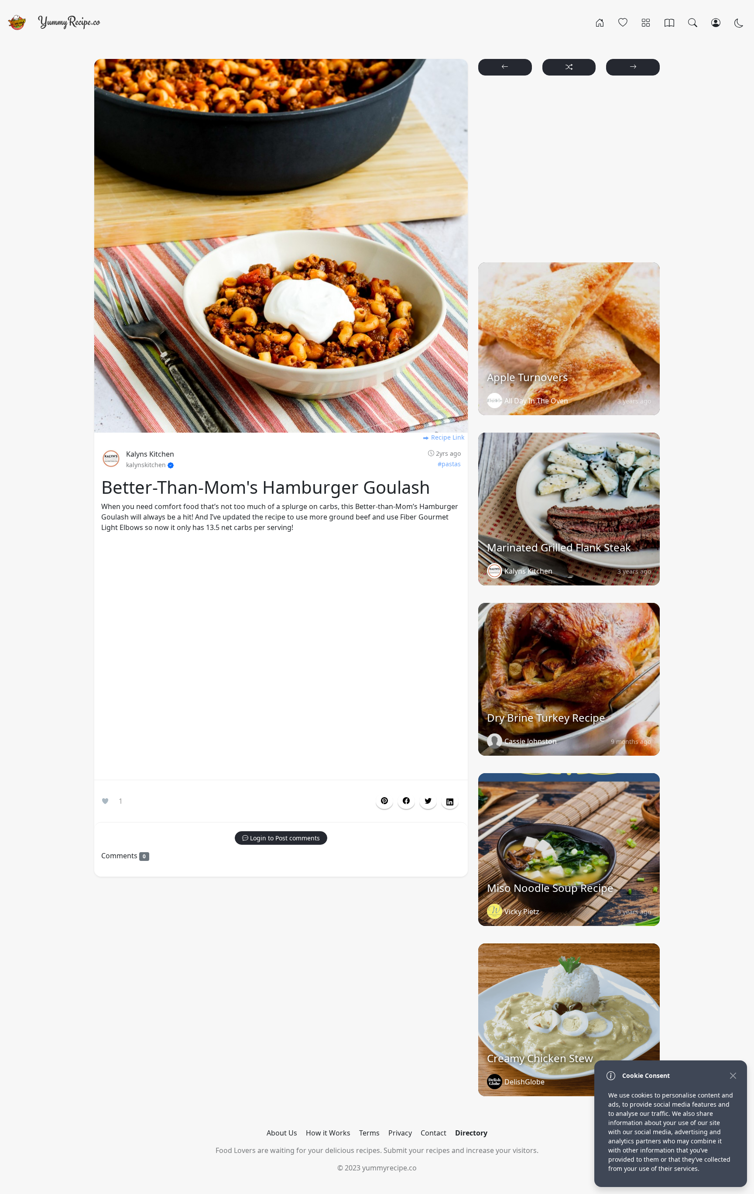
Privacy (400, 1133)
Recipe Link (446, 437)
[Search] (693, 22)
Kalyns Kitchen (150, 454)
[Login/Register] (716, 22)
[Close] (732, 1075)
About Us (282, 1133)
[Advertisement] (281, 658)
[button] (406, 801)
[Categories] (646, 22)
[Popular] (623, 22)
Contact (433, 1133)
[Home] (600, 22)
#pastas (449, 464)
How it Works (328, 1133)
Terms (369, 1133)
